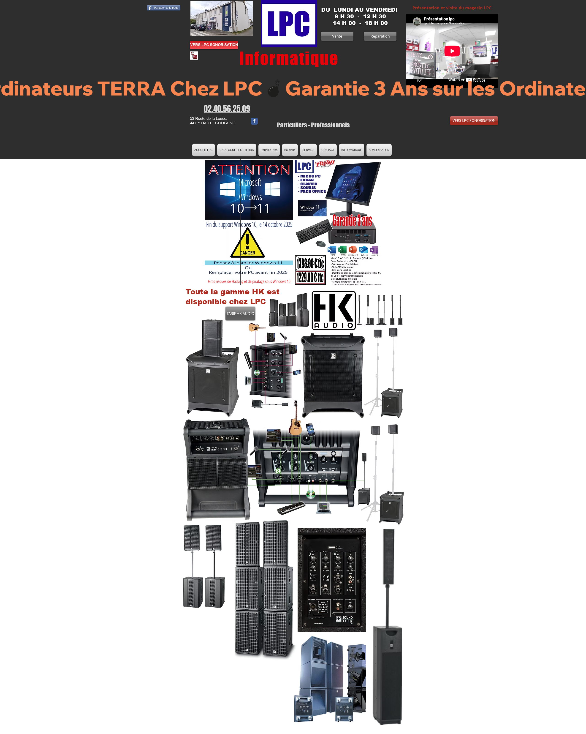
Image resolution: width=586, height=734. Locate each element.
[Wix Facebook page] (254, 121)
